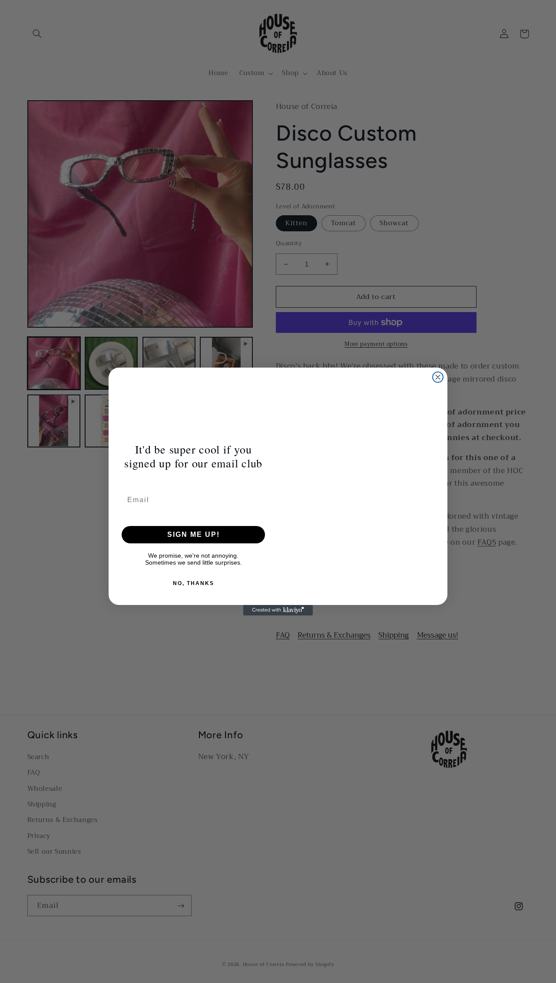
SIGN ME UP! (193, 534)
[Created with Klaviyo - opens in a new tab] (278, 610)
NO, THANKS (193, 583)
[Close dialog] (438, 377)
